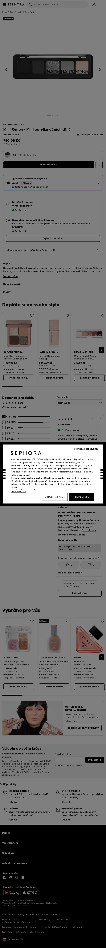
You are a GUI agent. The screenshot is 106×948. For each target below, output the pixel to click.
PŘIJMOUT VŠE (81, 497)
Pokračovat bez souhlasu (86, 449)
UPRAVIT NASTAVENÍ (55, 497)
